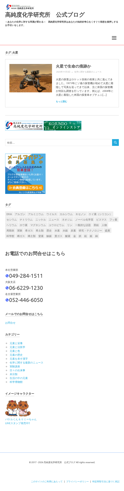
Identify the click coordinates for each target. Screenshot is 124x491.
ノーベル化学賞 (84, 219)
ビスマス (101, 219)
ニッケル (41, 219)
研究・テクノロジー (90, 230)
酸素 (67, 235)
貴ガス (58, 235)
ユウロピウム (56, 224)
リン (69, 224)
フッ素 (113, 219)
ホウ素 (23, 224)
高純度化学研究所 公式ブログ (45, 14)
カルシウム (66, 214)
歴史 (49, 230)
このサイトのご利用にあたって (47, 481)
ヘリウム (11, 224)
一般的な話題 (83, 224)
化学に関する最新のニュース (88, 71)
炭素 (73, 230)
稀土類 (32, 235)
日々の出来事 (17, 370)
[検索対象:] (58, 142)
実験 (19, 230)
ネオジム (67, 219)
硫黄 (107, 230)
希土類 (40, 230)
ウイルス (51, 214)
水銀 (65, 230)
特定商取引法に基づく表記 (105, 481)
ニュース (54, 219)
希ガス (29, 230)
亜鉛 (96, 224)
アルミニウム (36, 214)
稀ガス (21, 235)
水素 (57, 230)
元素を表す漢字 (19, 358)
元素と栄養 (16, 343)
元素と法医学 (17, 347)
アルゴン (20, 214)
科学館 (10, 235)
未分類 (13, 374)
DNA (9, 214)
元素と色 (15, 350)
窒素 (41, 235)
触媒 (49, 235)
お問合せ (10, 322)
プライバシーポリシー (77, 481)
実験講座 (15, 366)
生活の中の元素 (19, 377)
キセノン (81, 214)
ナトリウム (26, 219)
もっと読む (61, 101)
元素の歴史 (16, 354)
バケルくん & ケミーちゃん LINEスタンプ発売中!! (21, 421)
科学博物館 (16, 381)
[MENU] (114, 38)
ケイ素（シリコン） (100, 214)
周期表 (10, 230)
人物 (104, 224)
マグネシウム (38, 224)
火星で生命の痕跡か (73, 66)
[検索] (115, 142)
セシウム (11, 219)
